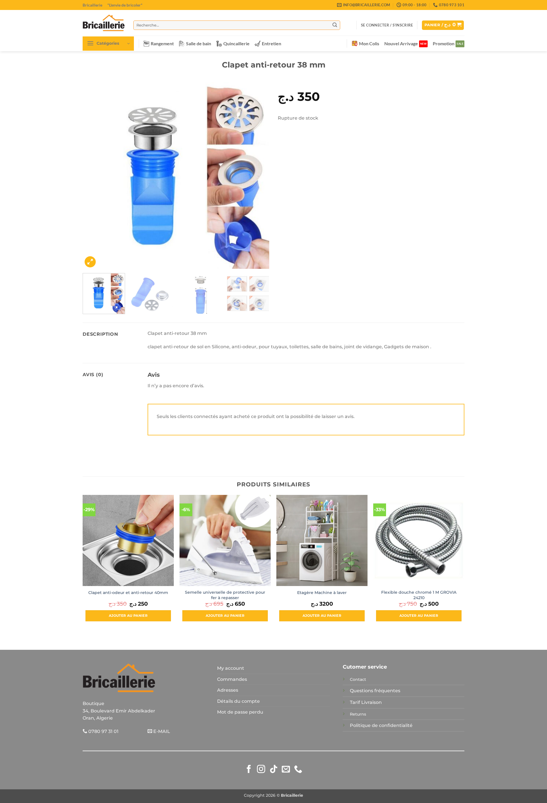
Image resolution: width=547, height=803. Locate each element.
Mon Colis (369, 43)
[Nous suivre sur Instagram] (261, 769)
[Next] (258, 175)
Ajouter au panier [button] (128, 616)
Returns (358, 714)
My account (230, 668)
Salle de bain (198, 43)
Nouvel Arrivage (401, 43)
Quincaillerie (236, 43)
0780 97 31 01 (103, 731)
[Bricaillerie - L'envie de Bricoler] (104, 22)
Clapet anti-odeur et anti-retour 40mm (128, 592)
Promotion (443, 43)
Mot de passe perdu (240, 712)
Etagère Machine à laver (322, 592)
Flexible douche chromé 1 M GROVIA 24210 (418, 595)
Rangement (162, 43)
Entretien (271, 43)
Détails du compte (238, 701)
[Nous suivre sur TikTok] (274, 769)
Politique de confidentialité (381, 725)
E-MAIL (161, 731)
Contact (358, 679)
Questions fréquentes (375, 690)
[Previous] (93, 175)
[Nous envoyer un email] (286, 769)
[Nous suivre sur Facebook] (249, 769)
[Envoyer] (335, 25)
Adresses (227, 690)
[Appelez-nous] (298, 769)
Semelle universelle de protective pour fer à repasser (225, 595)
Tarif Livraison (366, 702)
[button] (387, 25)
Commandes (232, 679)
